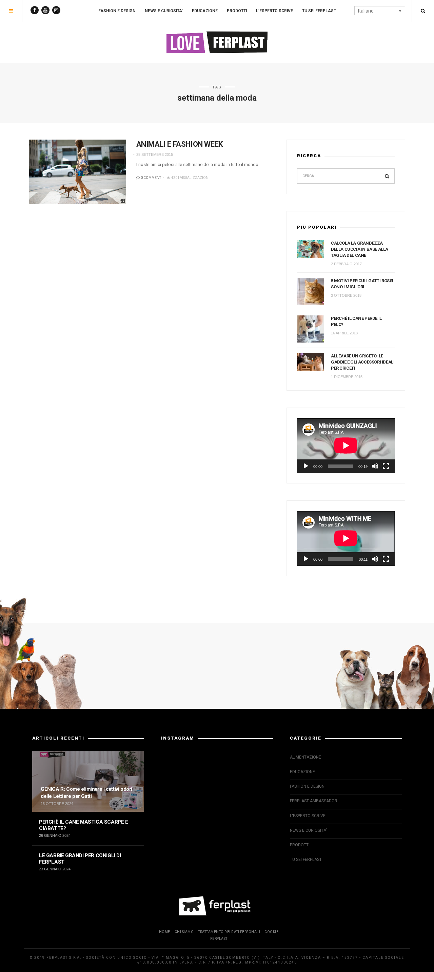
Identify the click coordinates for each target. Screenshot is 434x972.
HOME (164, 932)
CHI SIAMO (184, 932)
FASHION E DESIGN (117, 10)
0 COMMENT (150, 178)
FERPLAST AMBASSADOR (313, 801)
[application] (346, 445)
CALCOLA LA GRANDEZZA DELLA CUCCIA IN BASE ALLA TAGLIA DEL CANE (359, 249)
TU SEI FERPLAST (319, 10)
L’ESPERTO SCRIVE (274, 10)
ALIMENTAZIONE (305, 757)
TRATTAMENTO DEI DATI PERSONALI (229, 932)
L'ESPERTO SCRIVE (308, 815)
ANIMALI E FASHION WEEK (179, 144)
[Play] (305, 466)
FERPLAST (219, 938)
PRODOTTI (237, 10)
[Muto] (375, 466)
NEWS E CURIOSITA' (308, 830)
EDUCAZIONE (205, 10)
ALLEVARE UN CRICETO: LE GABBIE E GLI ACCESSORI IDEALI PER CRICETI (362, 362)
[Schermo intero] (385, 466)
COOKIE (271, 932)
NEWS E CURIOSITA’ (164, 10)
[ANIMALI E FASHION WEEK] (77, 172)
